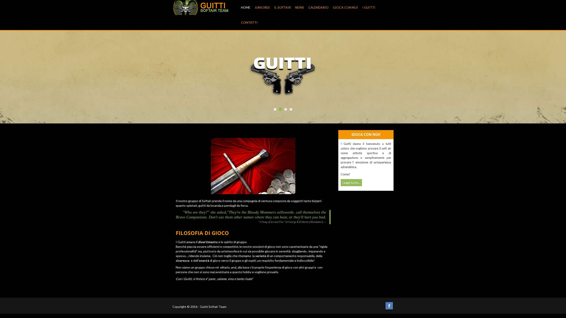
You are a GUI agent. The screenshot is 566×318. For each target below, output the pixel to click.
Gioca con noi (345, 7)
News (299, 7)
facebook (389, 305)
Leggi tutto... (351, 182)
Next (384, 79)
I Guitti (368, 7)
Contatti (249, 22)
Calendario (318, 7)
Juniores (262, 7)
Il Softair (282, 7)
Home (245, 7)
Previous (182, 79)
